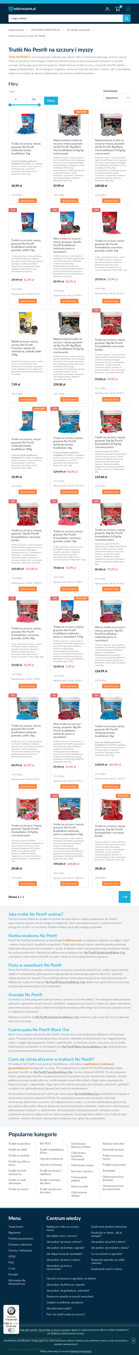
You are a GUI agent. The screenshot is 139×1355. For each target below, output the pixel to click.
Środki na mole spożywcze (17, 1172)
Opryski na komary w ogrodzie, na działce (71, 1278)
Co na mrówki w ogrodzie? (107, 1254)
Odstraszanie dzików (79, 1193)
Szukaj (127, 18)
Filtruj (51, 101)
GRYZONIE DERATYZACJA (45, 29)
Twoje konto (107, 9)
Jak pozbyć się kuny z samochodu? (59, 1267)
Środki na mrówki (18, 1155)
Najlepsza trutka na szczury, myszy (62, 1228)
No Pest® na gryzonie (78, 29)
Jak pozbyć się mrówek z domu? (110, 1248)
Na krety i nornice (81, 1171)
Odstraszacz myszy (82, 1165)
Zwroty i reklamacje (20, 1250)
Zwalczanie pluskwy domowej (109, 1226)
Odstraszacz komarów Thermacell (78, 1156)
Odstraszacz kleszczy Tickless (81, 1145)
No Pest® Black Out (87, 1094)
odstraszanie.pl (22, 9)
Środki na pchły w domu (19, 1163)
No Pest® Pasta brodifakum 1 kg (65, 982)
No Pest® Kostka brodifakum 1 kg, (104, 952)
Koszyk (117, 6)
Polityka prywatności (21, 1238)
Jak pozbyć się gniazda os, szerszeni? (68, 1290)
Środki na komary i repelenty (51, 1172)
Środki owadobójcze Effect (52, 1151)
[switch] (11, 1330)
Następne (125, 897)
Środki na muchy (18, 1189)
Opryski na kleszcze (51, 1159)
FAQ (11, 1262)
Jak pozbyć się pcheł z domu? (108, 1242)
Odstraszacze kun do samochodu (113, 1187)
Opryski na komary (51, 1164)
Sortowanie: (110, 91)
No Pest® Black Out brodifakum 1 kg (84, 1046)
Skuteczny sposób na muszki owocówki (69, 1296)
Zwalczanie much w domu (106, 1269)
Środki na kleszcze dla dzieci (50, 1190)
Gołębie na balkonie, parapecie (64, 1302)
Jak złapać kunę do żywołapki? (64, 1254)
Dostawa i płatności (20, 1244)
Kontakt (13, 1274)
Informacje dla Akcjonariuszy (16, 1281)
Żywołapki (109, 1170)
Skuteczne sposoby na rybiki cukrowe (108, 1261)
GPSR (11, 1256)
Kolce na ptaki (79, 1186)
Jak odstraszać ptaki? (59, 1308)
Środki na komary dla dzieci (50, 1181)
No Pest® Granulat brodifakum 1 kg (56, 1017)
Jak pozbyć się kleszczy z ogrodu (65, 1284)
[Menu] (17, 1307)
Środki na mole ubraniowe (17, 1181)
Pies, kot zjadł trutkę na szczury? (65, 1314)
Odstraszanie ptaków (79, 1178)
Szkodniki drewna (113, 1149)
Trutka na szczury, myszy (113, 1157)
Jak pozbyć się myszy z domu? (64, 1242)
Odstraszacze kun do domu (113, 1178)
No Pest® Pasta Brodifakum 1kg (53, 1072)
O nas (11, 1268)
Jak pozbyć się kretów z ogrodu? (65, 1248)
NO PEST (45, 1143)
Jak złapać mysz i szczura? (61, 1236)
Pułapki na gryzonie (114, 1164)
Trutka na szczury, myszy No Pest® (26, 35)
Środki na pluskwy (19, 1143)
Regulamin (14, 1232)
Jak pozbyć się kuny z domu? (63, 1260)
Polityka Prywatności (81, 1351)
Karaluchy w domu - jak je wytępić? (106, 1234)
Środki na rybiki (17, 1149)
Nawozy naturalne (113, 1143)
